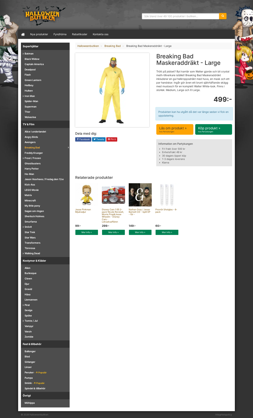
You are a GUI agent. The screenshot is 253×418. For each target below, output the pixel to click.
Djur (27, 283)
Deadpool (30, 69)
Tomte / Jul (31, 320)
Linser (28, 367)
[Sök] (223, 16)
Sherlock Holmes (34, 216)
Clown (28, 278)
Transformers (32, 242)
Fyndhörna (60, 34)
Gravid (28, 289)
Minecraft (30, 200)
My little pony (32, 205)
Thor (27, 111)
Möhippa (30, 402)
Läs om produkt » (173, 129)
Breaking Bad (32, 147)
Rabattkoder (79, 34)
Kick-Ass (30, 184)
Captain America (34, 64)
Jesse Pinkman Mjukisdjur (83, 210)
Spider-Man (31, 101)
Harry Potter (32, 168)
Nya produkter (39, 34)
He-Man (29, 173)
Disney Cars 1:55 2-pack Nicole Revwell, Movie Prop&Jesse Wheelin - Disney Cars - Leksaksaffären (113, 215)
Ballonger (30, 351)
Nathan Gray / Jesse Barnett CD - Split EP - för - (139, 212)
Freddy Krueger (34, 152)
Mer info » (86, 232)
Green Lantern (33, 80)
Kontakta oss (100, 34)
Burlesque (30, 273)
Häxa (27, 294)
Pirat (27, 304)
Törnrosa (30, 248)
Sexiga (28, 310)
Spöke (28, 315)
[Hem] (22, 34)
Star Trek (30, 232)
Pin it (113, 139)
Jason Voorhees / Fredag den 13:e (44, 179)
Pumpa (29, 377)
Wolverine (30, 117)
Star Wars (30, 237)
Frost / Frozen (33, 158)
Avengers (30, 142)
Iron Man (30, 95)
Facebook (84, 139)
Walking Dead (32, 253)
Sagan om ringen (34, 211)
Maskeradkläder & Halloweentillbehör (44, 16)
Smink (35, 382)
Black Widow (32, 58)
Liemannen (31, 299)
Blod (27, 356)
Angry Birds (31, 136)
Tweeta (100, 139)
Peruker (36, 372)
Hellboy (29, 85)
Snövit (28, 226)
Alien (27, 267)
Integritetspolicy (223, 414)
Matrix (28, 195)
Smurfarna (31, 221)
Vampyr (29, 326)
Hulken (29, 90)
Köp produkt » (209, 129)
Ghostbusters (33, 163)
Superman (30, 106)
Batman (29, 53)
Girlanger (30, 361)
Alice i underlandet (35, 131)
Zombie (29, 336)
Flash (28, 74)
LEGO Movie (32, 189)
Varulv (28, 331)
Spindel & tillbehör (35, 388)
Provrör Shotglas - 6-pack (166, 210)
